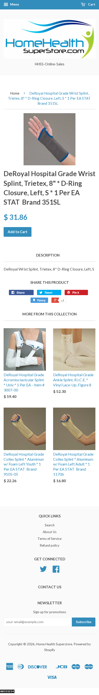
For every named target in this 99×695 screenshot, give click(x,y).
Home (14, 93)
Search (50, 525)
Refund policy (49, 545)
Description (48, 255)
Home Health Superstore (54, 644)
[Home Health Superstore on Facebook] (56, 571)
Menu (14, 4)
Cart (91, 4)
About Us (49, 532)
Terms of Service (49, 539)
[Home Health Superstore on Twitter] (43, 571)
